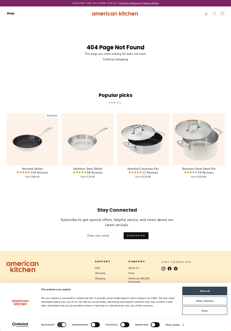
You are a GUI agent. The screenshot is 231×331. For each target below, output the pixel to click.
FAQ (97, 268)
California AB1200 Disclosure (139, 280)
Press (131, 273)
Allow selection (205, 301)
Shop (11, 13)
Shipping (100, 278)
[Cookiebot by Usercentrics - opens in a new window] (20, 325)
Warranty (100, 273)
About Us (133, 268)
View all (115, 102)
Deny (205, 310)
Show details (173, 324)
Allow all (205, 291)
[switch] (95, 324)
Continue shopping (115, 59)
